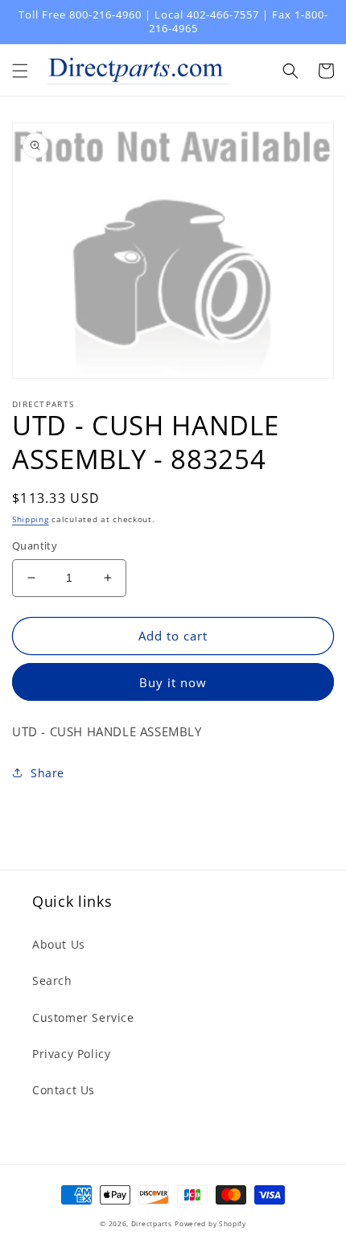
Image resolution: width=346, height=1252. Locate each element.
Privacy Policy (71, 1053)
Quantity (34, 545)
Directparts (151, 1223)
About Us (58, 944)
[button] (20, 71)
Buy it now (173, 682)
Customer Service (83, 1017)
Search (52, 980)
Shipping (30, 519)
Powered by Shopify (210, 1223)
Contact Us (63, 1090)
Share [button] (47, 772)
